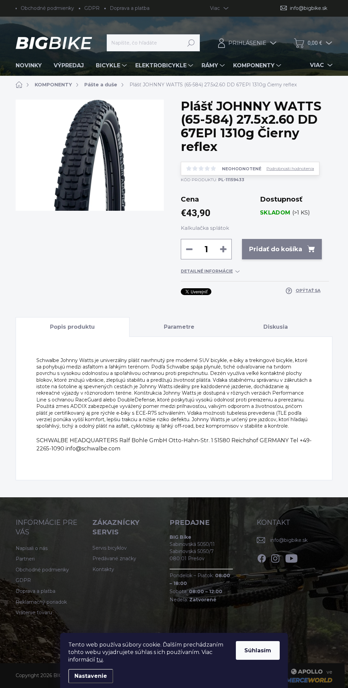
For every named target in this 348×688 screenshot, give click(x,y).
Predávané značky (114, 558)
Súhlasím (257, 650)
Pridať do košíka (275, 249)
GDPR (92, 8)
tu (100, 659)
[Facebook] (262, 557)
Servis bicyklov (109, 548)
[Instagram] (275, 557)
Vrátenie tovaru (34, 612)
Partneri (25, 559)
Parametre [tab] (179, 327)
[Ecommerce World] (297, 679)
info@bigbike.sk (289, 540)
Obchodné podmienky (47, 8)
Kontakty (103, 569)
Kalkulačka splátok (205, 228)
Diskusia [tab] (275, 327)
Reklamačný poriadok (41, 602)
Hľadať (191, 43)
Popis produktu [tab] (72, 327)
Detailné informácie (207, 271)
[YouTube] (291, 557)
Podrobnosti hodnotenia (290, 168)
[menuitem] (31, 65)
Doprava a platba (130, 8)
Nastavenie (90, 676)
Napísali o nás (32, 548)
